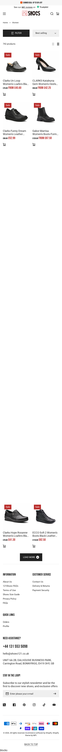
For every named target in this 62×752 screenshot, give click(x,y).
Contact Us (37, 581)
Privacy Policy (9, 598)
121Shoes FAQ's (10, 586)
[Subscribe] (55, 693)
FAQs (5, 603)
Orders (6, 622)
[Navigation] (4, 13)
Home (5, 23)
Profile (6, 626)
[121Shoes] (31, 14)
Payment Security (40, 590)
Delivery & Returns (41, 586)
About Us (7, 581)
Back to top (31, 744)
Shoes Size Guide (11, 594)
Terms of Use (9, 590)
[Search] (52, 14)
